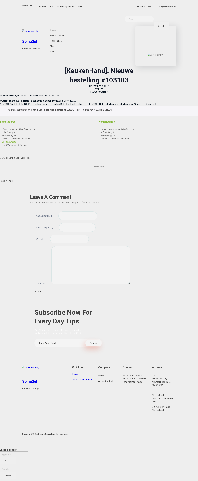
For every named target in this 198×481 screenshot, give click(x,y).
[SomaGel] (34, 33)
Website (40, 239)
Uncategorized (99, 92)
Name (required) (44, 215)
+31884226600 (9, 141)
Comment (40, 283)
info (100, 89)
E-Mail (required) (44, 227)
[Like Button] (3, 186)
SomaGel (29, 41)
